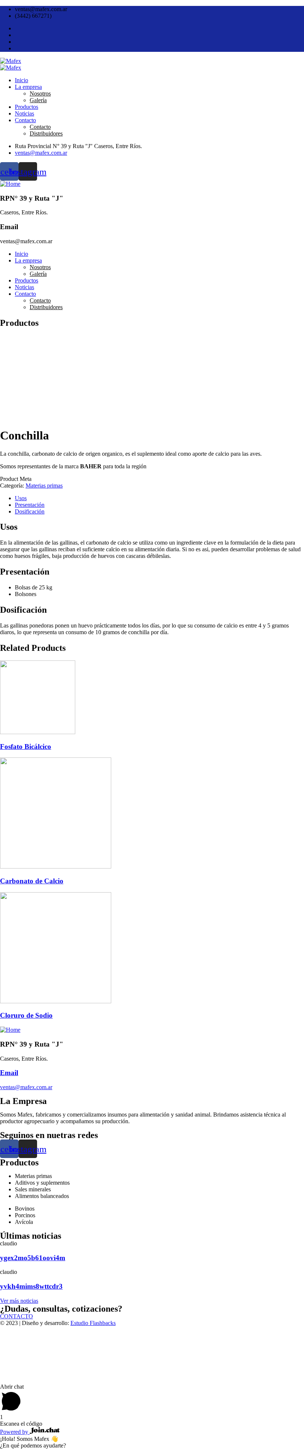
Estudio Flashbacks (93, 1323)
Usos (21, 498)
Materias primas (44, 485)
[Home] (10, 184)
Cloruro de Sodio (26, 1015)
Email (9, 1073)
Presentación (29, 505)
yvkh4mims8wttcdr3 (31, 1286)
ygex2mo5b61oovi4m (32, 1258)
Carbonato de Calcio (31, 881)
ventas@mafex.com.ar (26, 1087)
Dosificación (29, 511)
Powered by (15, 1432)
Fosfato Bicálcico (25, 746)
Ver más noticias (19, 1301)
